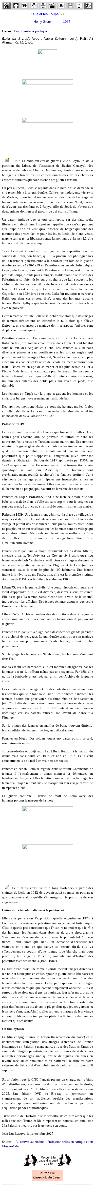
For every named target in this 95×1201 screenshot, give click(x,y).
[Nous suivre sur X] (47, 1192)
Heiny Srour (42, 22)
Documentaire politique (30, 31)
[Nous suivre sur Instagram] (57, 1192)
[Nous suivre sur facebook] (38, 1192)
